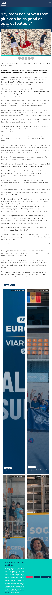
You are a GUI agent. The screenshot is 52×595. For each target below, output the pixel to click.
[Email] (32, 59)
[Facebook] (19, 59)
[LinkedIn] (29, 59)
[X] (22, 59)
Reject (37, 577)
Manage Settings (46, 577)
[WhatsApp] (26, 59)
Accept (29, 577)
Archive (3, 10)
